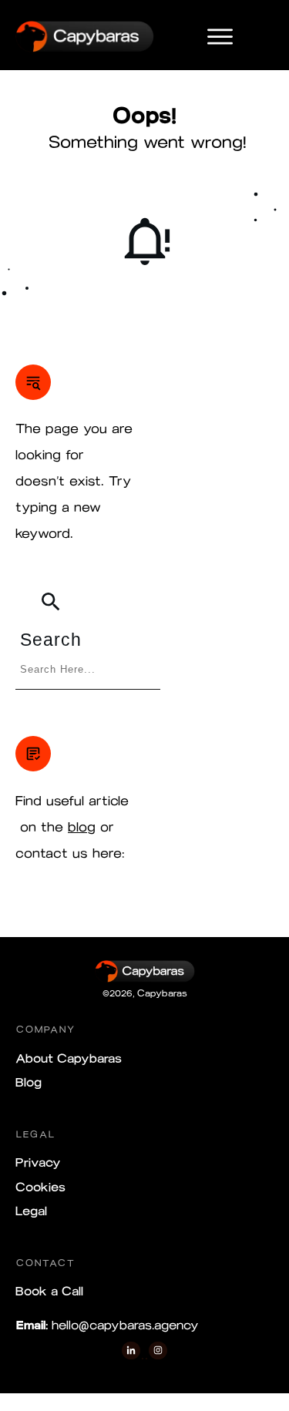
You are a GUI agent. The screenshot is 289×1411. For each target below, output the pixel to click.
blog (82, 827)
